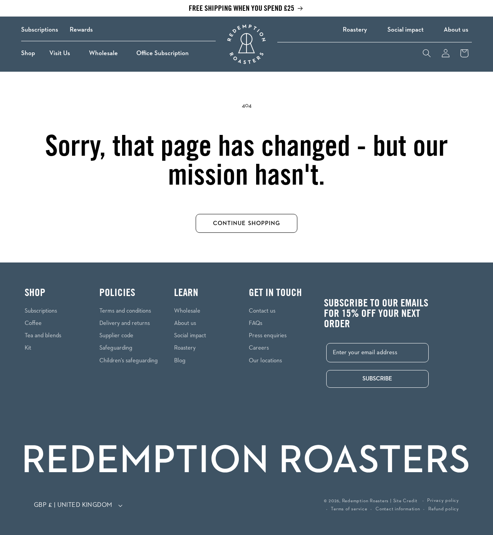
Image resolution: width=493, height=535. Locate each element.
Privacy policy (443, 500)
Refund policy (443, 509)
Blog (180, 360)
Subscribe (377, 379)
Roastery (355, 30)
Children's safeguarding (128, 360)
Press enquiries (268, 335)
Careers (259, 348)
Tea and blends (43, 335)
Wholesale (187, 311)
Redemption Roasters (365, 501)
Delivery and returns (124, 323)
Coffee (33, 323)
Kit (28, 348)
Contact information (398, 509)
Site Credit (405, 501)
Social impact (405, 30)
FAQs (255, 323)
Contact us (262, 311)
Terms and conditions (125, 311)
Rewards (81, 30)
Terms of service (349, 509)
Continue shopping (246, 223)
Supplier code (116, 335)
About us (456, 30)
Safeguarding (115, 348)
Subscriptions (39, 30)
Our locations (265, 360)
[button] (30, 53)
